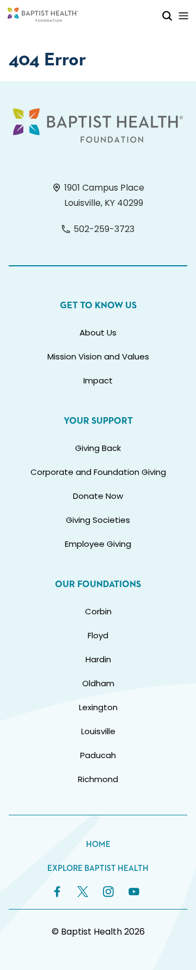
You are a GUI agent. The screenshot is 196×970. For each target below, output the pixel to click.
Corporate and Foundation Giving (98, 472)
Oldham (98, 683)
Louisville (98, 731)
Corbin (98, 611)
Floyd (98, 635)
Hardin (98, 659)
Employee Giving (98, 544)
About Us (98, 332)
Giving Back (98, 448)
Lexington (98, 707)
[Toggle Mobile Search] (167, 15)
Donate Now (98, 496)
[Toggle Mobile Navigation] (183, 15)
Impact (98, 380)
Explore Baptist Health (98, 868)
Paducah (98, 755)
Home (98, 844)
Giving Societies (98, 520)
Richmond (98, 779)
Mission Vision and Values (98, 356)
